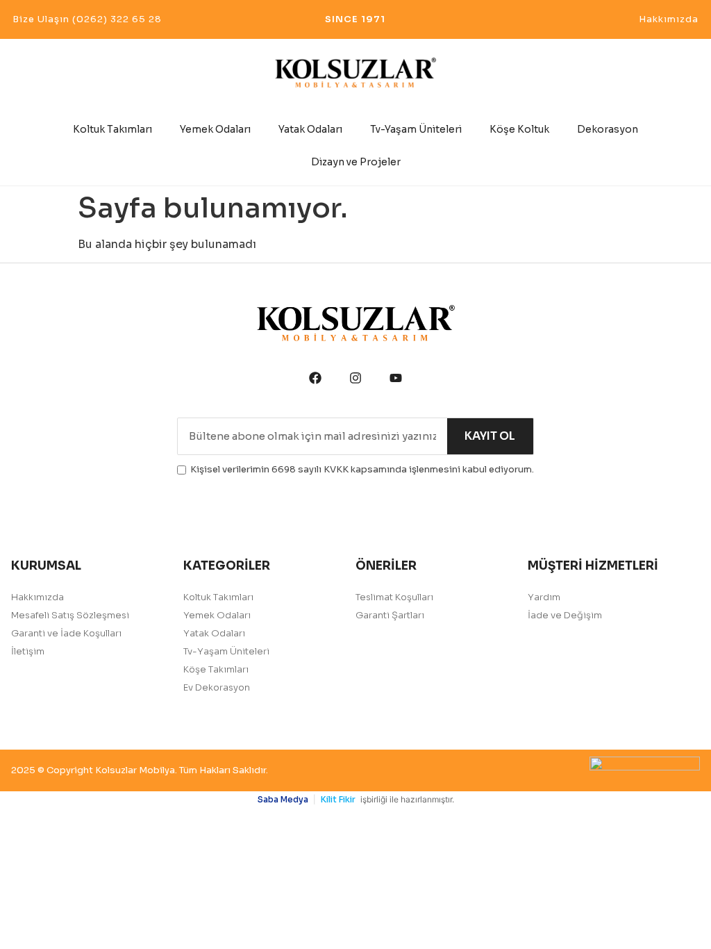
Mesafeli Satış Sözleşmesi (70, 615)
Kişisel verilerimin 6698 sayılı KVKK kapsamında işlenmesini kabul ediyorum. (362, 469)
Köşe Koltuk (519, 129)
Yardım (544, 597)
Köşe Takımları (216, 669)
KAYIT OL (490, 436)
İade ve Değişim (565, 615)
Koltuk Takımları (112, 129)
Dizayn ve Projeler (356, 162)
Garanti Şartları (390, 615)
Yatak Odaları (310, 129)
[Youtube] (396, 378)
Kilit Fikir (338, 799)
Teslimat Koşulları (394, 597)
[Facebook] (315, 378)
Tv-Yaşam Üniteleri (416, 129)
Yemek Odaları (215, 129)
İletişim (27, 651)
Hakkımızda (37, 597)
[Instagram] (355, 378)
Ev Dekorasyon (216, 687)
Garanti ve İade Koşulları (66, 633)
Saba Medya (283, 799)
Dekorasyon (607, 129)
